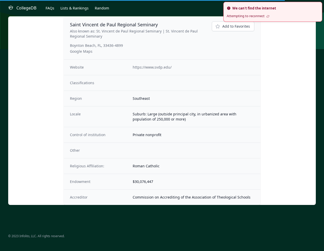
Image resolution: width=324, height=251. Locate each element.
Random (102, 8)
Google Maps (81, 51)
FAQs (50, 8)
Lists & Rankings (74, 8)
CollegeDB (26, 8)
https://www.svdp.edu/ (152, 67)
